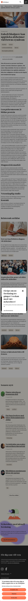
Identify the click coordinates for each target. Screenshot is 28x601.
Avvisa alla (14, 597)
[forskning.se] (4, 2)
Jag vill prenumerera (8, 310)
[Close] (22, 291)
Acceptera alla (14, 589)
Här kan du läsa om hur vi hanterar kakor (11, 586)
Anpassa (14, 593)
